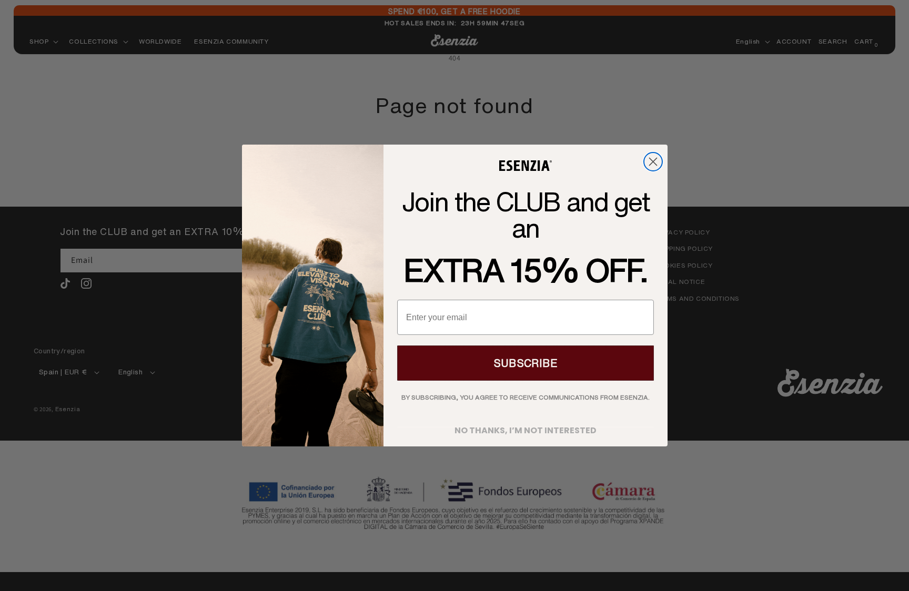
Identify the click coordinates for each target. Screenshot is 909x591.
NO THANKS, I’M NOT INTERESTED (525, 427)
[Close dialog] (653, 161)
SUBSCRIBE (525, 363)
